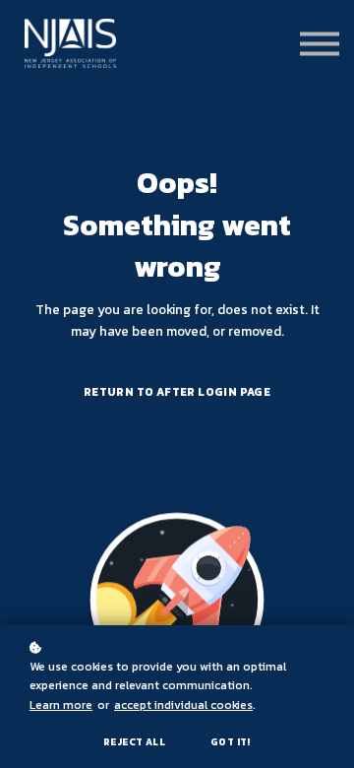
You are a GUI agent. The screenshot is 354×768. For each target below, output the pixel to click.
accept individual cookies (183, 705)
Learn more (61, 705)
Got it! (230, 742)
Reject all (134, 742)
